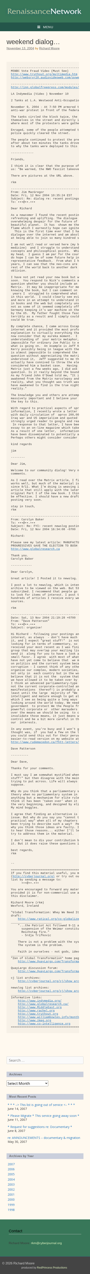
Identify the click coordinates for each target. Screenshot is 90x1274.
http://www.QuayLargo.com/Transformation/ (53, 961)
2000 (11, 1199)
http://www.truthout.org (38, 1014)
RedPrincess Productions (52, 1267)
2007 (11, 1164)
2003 (11, 1184)
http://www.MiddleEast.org (40, 1007)
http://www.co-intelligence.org (44, 1023)
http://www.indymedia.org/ (40, 1000)
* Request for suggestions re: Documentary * (40, 1127)
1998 (11, 1210)
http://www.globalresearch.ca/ (43, 1004)
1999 (11, 1205)
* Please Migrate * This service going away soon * (43, 1116)
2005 (11, 1174)
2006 (11, 1169)
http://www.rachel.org (36, 1010)
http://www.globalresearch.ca (35, 549)
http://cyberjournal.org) (34, 876)
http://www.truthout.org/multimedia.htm (44, 74)
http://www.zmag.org (34, 1020)
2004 (11, 1179)
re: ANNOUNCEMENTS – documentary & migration (44, 1138)
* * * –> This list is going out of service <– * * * (41, 1105)
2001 (11, 1194)
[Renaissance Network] (45, 11)
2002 (11, 1189)
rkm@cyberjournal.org (46, 1243)
